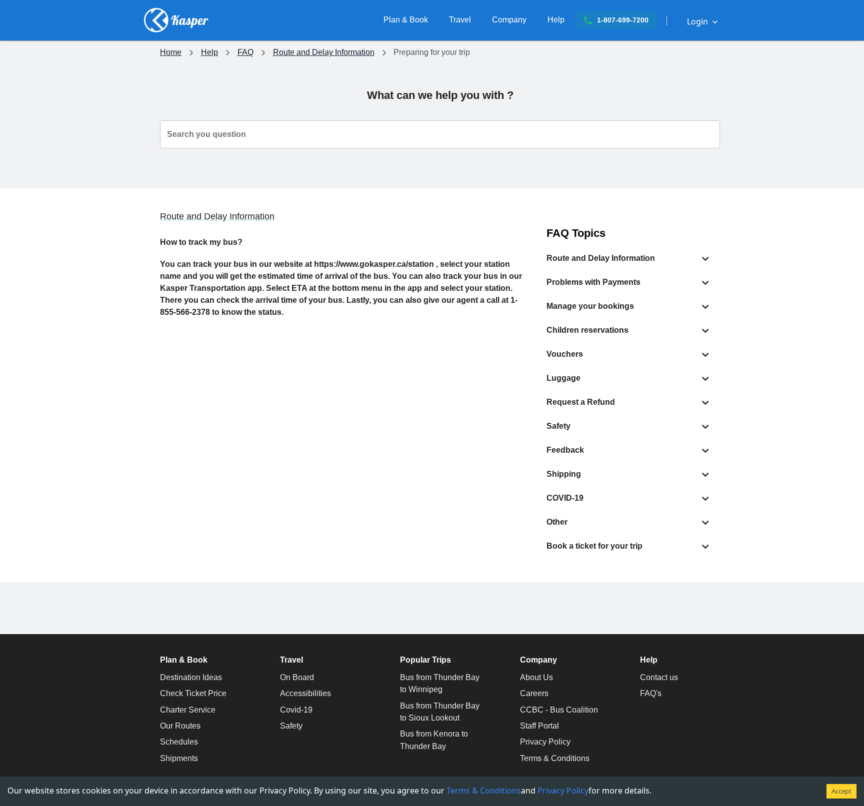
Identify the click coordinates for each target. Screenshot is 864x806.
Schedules (179, 742)
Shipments (179, 758)
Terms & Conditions (555, 758)
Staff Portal (539, 726)
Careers (534, 693)
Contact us (659, 677)
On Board (297, 677)
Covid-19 (296, 710)
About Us (536, 677)
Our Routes (180, 726)
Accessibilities (305, 693)
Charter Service (188, 710)
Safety (291, 726)
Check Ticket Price (193, 693)
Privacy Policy (545, 742)
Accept (842, 791)
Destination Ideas (191, 677)
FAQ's (651, 693)
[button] (629, 258)
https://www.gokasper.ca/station (374, 264)
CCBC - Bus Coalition (559, 710)
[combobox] (440, 134)
